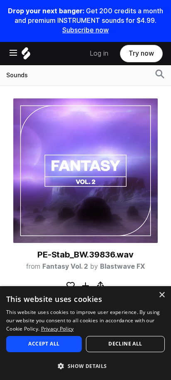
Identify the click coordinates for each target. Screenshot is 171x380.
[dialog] (85, 333)
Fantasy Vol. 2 (65, 266)
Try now (141, 53)
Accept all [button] (43, 343)
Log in (99, 53)
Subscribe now (85, 30)
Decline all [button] (125, 343)
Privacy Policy (57, 328)
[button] (85, 365)
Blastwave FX (122, 266)
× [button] (162, 295)
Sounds (17, 75)
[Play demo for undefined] (85, 171)
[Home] (26, 55)
